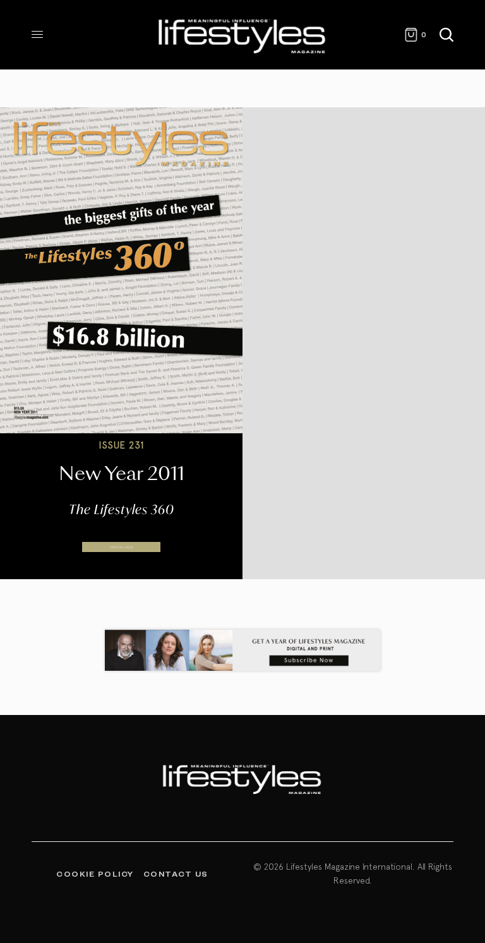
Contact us (175, 873)
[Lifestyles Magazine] (242, 35)
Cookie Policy (95, 873)
